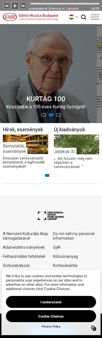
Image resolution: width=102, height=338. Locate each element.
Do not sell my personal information (73, 235)
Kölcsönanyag (65, 256)
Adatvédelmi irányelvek (24, 247)
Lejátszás (15, 5)
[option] (25, 147)
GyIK (57, 247)
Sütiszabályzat (16, 265)
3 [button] (59, 114)
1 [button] (43, 114)
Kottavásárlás (65, 265)
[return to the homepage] (30, 17)
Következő (23, 5)
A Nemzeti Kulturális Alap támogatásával (25, 235)
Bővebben (71, 103)
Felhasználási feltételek (24, 256)
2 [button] (51, 114)
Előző (7, 5)
